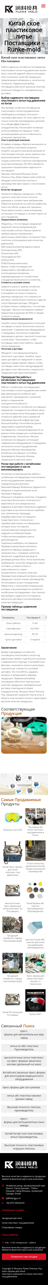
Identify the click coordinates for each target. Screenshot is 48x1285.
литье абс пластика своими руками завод (24, 1097)
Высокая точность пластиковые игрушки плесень (24, 1146)
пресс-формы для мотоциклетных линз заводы (24, 1122)
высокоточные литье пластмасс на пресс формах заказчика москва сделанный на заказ (24, 1061)
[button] (41, 743)
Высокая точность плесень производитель (24, 1108)
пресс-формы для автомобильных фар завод (24, 1034)
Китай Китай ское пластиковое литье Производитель (24, 1135)
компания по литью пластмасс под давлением (22, 1275)
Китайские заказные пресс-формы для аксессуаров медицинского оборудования (24, 1076)
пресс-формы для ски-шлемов (21, 1087)
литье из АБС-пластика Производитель (24, 1047)
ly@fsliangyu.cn (13, 1198)
